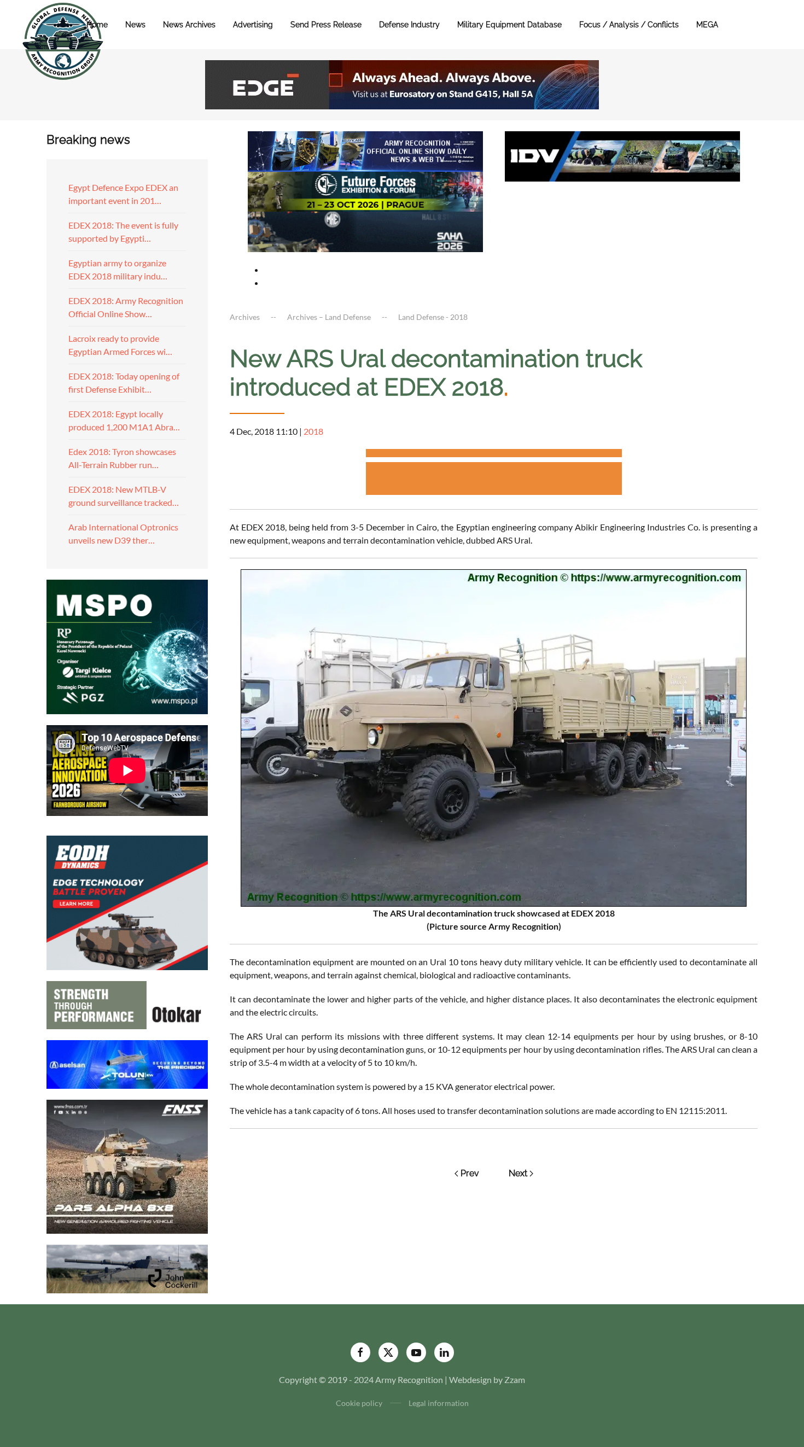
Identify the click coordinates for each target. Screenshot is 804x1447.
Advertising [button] (253, 24)
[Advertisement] (494, 455)
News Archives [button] (189, 24)
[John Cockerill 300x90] (127, 1268)
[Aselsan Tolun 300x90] (127, 1063)
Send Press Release (326, 24)
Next (518, 1173)
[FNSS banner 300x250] (127, 1165)
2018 (313, 431)
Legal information (439, 1403)
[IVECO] (622, 155)
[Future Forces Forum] (365, 190)
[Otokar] (127, 1004)
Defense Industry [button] (409, 24)
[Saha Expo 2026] (365, 150)
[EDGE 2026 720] (402, 83)
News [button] (135, 24)
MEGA (707, 24)
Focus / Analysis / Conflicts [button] (629, 24)
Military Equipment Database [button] (509, 24)
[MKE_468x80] (365, 230)
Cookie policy (359, 1403)
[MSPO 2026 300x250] (127, 645)
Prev (470, 1173)
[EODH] (127, 901)
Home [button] (97, 24)
